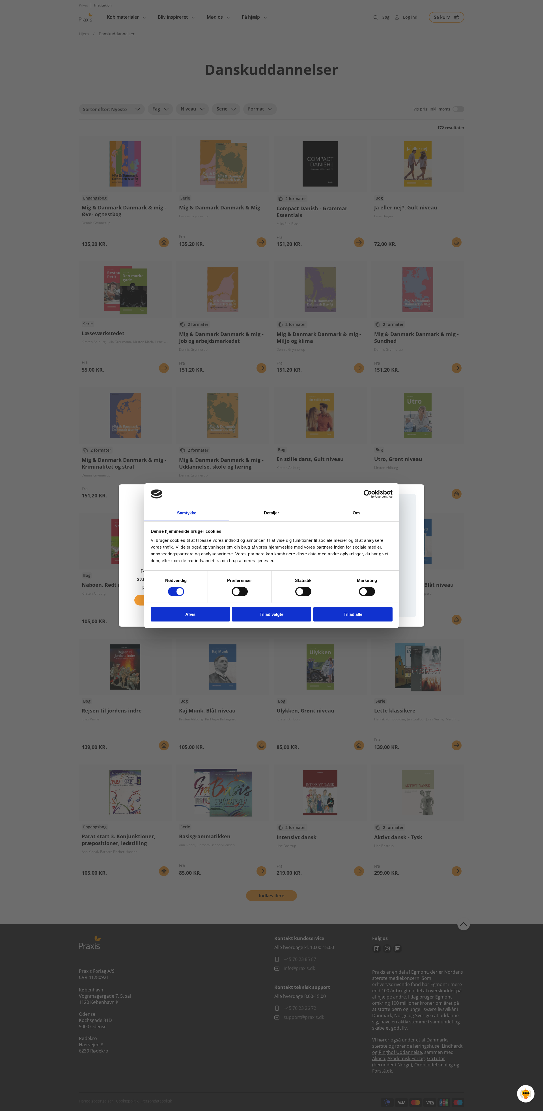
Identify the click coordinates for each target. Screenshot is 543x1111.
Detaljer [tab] (271, 512)
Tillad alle (353, 614)
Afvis (190, 614)
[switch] (240, 591)
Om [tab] (356, 512)
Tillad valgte (271, 614)
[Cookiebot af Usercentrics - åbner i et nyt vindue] (368, 494)
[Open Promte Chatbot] (526, 1094)
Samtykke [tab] (187, 512)
